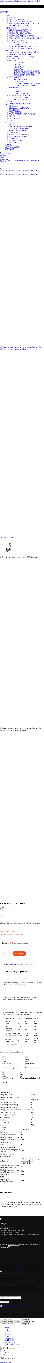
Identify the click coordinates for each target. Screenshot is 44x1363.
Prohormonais (21, 81)
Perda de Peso (16, 87)
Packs (12, 102)
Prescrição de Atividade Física (24, 52)
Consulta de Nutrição (20, 22)
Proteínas (19, 67)
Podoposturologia (18, 40)
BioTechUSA (15, 124)
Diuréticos (19, 91)
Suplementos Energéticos (27, 83)
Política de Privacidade (8, 1244)
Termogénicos (21, 94)
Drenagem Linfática (19, 32)
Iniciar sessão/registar (12, 1344)
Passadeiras (15, 112)
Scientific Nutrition (19, 130)
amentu (30, 1000)
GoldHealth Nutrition (20, 126)
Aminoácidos (20, 79)
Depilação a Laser (18, 42)
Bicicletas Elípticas (19, 108)
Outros (12, 120)
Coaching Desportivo (20, 55)
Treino (12, 61)
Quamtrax (14, 133)
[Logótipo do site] (4, 12)
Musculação (15, 118)
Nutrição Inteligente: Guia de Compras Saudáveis (24, 25)
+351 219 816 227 (6, 1228)
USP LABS (13, 143)
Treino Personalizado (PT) (22, 57)
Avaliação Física (17, 20)
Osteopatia (14, 44)
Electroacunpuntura (20, 30)
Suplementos (15, 77)
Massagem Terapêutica (20, 34)
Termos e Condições (24, 1244)
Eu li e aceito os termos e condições (15, 1306)
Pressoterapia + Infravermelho (25, 38)
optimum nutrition (18, 128)
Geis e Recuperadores (24, 75)
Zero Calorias (21, 98)
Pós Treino (19, 63)
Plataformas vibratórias (22, 114)
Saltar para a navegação (8, 1)
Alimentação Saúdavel (21, 96)
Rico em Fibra (20, 100)
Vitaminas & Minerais (24, 85)
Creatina (18, 69)
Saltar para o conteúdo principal (28, 1)
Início (2, 160)
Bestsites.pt (19, 1269)
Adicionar (19, 953)
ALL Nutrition (16, 141)
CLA (15, 89)
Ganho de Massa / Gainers (26, 71)
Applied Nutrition (18, 137)
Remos (12, 116)
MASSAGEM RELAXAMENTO (21, 36)
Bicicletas (14, 106)
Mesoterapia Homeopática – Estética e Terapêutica (23, 47)
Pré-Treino (19, 65)
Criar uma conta (5, 1362)
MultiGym (14, 110)
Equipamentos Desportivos (15, 160)
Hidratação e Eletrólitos (27, 73)
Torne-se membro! (6, 153)
